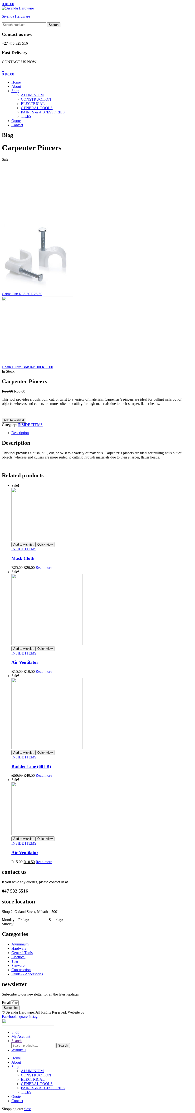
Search (53, 25)
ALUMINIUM (32, 1071)
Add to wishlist (14, 420)
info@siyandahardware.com (90, 882)
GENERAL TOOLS (37, 1084)
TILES (26, 1092)
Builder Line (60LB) (31, 766)
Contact (17, 1101)
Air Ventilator (24, 662)
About (16, 1062)
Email (6, 1003)
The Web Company (101, 1012)
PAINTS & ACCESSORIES (43, 1088)
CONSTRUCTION (36, 1075)
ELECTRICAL (33, 1079)
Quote (16, 1096)
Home (16, 1058)
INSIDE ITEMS (30, 425)
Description (20, 433)
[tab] (102, 433)
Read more (44, 568)
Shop (15, 1067)
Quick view (45, 544)
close (27, 1109)
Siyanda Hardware (16, 16)
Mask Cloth (22, 558)
